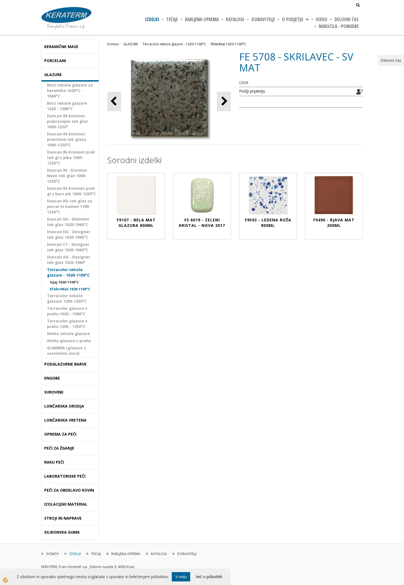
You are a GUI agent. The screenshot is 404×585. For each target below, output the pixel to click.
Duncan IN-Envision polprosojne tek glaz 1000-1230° (67, 121)
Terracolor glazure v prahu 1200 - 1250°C (67, 323)
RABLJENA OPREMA (202, 19)
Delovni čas (346, 19)
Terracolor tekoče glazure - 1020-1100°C (68, 272)
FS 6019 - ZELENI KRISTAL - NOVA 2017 (202, 222)
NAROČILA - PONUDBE (339, 26)
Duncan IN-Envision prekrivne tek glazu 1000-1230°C (66, 139)
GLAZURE (130, 44)
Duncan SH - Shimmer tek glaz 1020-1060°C (68, 221)
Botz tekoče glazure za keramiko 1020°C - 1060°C (70, 90)
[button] (224, 101)
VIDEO (321, 19)
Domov (113, 44)
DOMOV (52, 553)
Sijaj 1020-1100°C (64, 282)
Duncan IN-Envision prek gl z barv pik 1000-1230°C (71, 191)
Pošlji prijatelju (252, 91)
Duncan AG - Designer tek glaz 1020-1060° (68, 259)
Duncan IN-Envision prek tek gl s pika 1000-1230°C (71, 157)
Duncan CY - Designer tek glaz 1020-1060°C (68, 247)
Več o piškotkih (209, 576)
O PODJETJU (292, 19)
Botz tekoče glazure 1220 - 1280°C (67, 106)
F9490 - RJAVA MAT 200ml (334, 222)
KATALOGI (235, 19)
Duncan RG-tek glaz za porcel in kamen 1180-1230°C (69, 206)
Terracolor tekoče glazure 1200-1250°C (67, 298)
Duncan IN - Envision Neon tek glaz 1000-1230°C (67, 176)
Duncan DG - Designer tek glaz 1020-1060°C (68, 234)
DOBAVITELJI (263, 19)
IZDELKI (152, 19)
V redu (181, 576)
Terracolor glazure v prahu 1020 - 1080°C (67, 311)
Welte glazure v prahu (69, 340)
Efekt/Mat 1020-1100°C (70, 288)
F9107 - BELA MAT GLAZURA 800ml (136, 222)
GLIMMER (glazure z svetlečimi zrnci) (66, 350)
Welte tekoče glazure (68, 333)
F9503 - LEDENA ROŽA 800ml (268, 222)
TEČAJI (172, 19)
